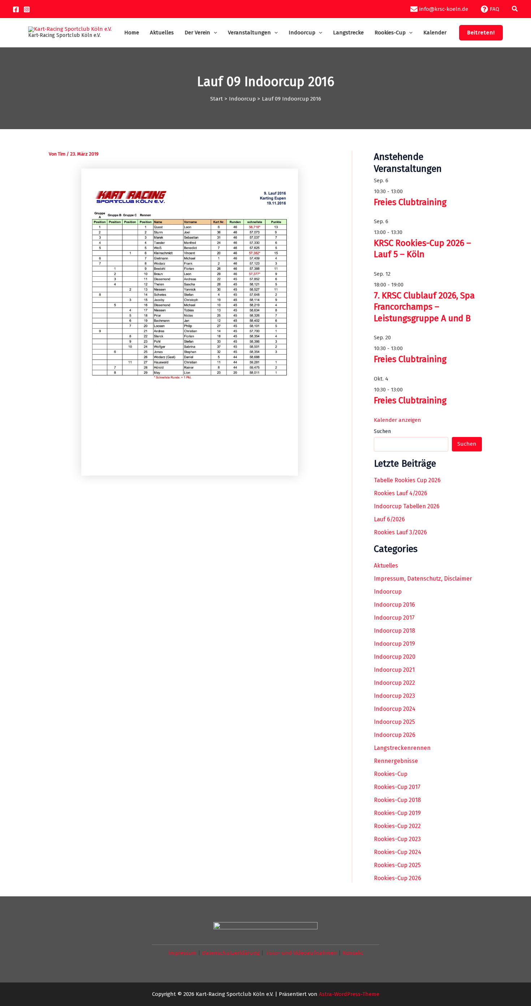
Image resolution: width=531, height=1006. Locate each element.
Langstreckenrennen (402, 747)
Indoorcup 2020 (394, 656)
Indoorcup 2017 (394, 617)
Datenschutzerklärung (231, 953)
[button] (515, 9)
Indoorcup (388, 591)
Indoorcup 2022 (394, 682)
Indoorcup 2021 (394, 669)
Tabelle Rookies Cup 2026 (407, 480)
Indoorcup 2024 (394, 708)
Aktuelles (386, 565)
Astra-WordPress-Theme (349, 994)
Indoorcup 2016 (394, 604)
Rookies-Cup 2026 (397, 878)
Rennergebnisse (396, 760)
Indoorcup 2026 (394, 734)
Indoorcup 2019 (394, 643)
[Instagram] (26, 9)
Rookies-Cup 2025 (397, 865)
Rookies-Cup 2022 (397, 826)
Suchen (382, 431)
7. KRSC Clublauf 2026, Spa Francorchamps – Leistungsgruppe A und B (424, 306)
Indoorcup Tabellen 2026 (407, 506)
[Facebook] (16, 9)
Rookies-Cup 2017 (397, 787)
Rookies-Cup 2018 (397, 800)
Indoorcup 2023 (394, 695)
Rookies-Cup (390, 774)
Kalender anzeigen (397, 420)
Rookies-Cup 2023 (397, 839)
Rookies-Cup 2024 (397, 852)
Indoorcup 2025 (394, 721)
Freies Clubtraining (410, 202)
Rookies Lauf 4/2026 (400, 493)
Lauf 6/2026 (389, 519)
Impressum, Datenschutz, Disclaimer (423, 578)
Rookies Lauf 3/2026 (400, 532)
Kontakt (352, 953)
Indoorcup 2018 (394, 630)
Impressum (182, 953)
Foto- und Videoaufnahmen (302, 953)
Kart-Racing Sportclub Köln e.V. (64, 35)
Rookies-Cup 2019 (397, 813)
